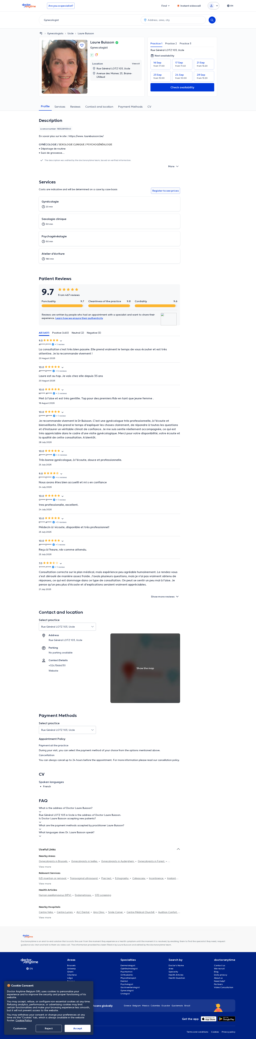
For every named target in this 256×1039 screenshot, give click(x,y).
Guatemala (177, 1005)
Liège (70, 978)
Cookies (215, 1031)
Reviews (75, 106)
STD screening (103, 895)
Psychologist (127, 984)
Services (60, 106)
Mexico (145, 1005)
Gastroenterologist (130, 987)
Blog (216, 971)
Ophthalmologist (129, 968)
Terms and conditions (197, 1031)
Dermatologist (128, 965)
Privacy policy (228, 1031)
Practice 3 (185, 43)
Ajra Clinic (99, 912)
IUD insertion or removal (53, 878)
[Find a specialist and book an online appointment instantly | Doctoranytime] (41, 33)
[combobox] (89, 20)
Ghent (70, 971)
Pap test (106, 878)
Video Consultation (223, 987)
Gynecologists (55, 33)
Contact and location (99, 106)
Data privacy (220, 974)
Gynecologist (99, 47)
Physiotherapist (128, 978)
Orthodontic (127, 974)
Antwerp (71, 968)
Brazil (187, 1005)
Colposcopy (139, 878)
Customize (19, 1028)
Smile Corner (115, 912)
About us (218, 978)
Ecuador (166, 1005)
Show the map (145, 668)
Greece (127, 1005)
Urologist (125, 993)
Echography (122, 878)
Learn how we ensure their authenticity (79, 318)
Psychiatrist (126, 971)
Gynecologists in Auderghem (118, 861)
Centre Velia (46, 912)
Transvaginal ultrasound (84, 878)
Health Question (177, 978)
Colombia (155, 1005)
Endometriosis (83, 895)
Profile (45, 106)
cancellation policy (168, 760)
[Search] (212, 20)
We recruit (219, 968)
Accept (77, 1028)
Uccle (70, 33)
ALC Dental (83, 912)
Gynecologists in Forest (151, 861)
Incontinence (156, 878)
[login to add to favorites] (81, 45)
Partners (218, 984)
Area (171, 968)
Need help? (219, 981)
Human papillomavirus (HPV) (55, 895)
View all (136, 63)
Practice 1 (156, 43)
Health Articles (176, 974)
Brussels (71, 965)
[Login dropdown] (213, 5)
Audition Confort (168, 912)
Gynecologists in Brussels (53, 861)
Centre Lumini (65, 912)
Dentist (124, 981)
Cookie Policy (23, 1020)
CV (149, 106)
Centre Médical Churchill (141, 912)
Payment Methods (130, 106)
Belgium (137, 1005)
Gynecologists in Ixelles (84, 861)
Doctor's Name (176, 965)
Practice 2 (171, 43)
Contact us (219, 965)
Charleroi (72, 974)
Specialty (173, 971)
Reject (49, 1028)
